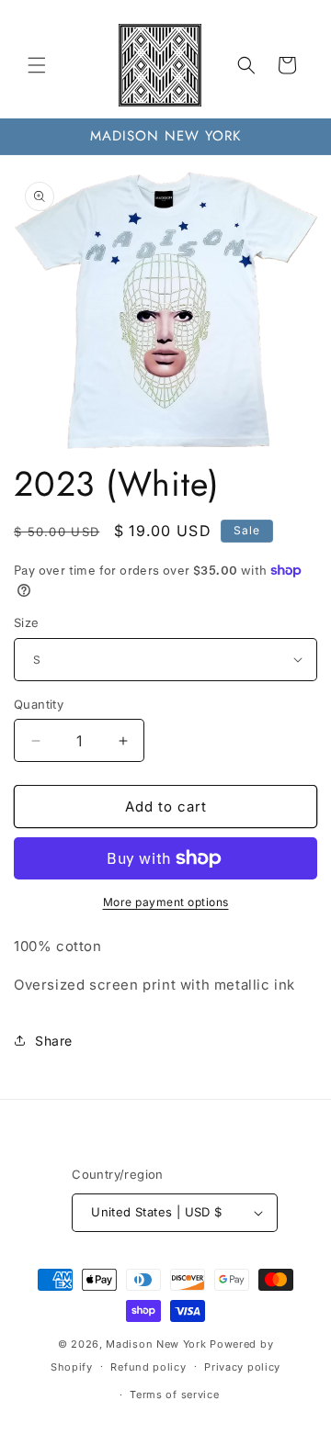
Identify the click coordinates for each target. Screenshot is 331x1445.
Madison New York (156, 1344)
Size (27, 622)
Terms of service (174, 1394)
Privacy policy (242, 1367)
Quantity (38, 704)
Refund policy (148, 1367)
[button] (37, 65)
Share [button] (54, 1040)
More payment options (166, 902)
